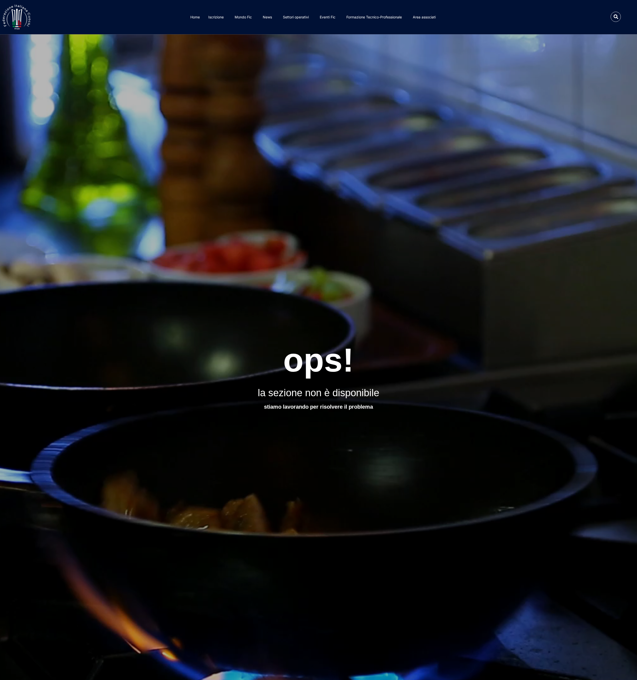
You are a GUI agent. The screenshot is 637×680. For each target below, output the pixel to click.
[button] (616, 17)
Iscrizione (216, 17)
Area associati (424, 17)
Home (195, 17)
